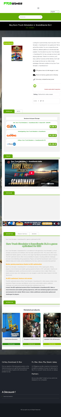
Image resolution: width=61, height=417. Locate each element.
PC (27, 27)
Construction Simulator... (11, 339)
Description (9, 233)
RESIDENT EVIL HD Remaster (52, 339)
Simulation (31, 27)
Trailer (8, 156)
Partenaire (9, 193)
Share (38, 100)
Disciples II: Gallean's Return (31, 339)
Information (9, 302)
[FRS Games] (13, 3)
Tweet (41, 100)
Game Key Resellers (8, 396)
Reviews (34, 233)
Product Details (22, 233)
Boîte (18, 111)
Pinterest (43, 100)
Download (9, 111)
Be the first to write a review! (46, 94)
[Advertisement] (32, 207)
